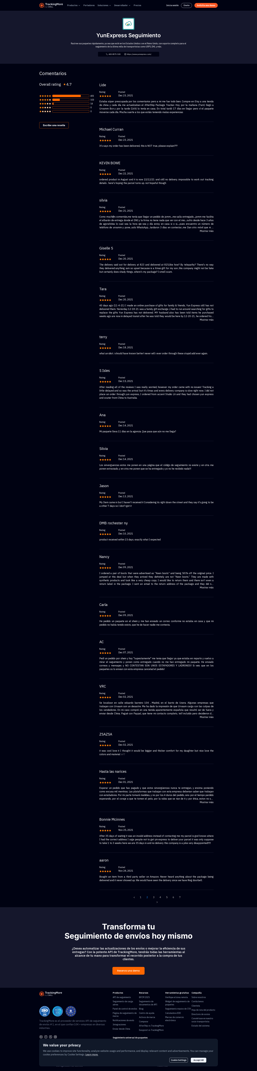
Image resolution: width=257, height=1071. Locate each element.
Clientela (196, 1005)
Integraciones (119, 1024)
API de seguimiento (122, 997)
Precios (137, 5)
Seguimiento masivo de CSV (178, 1008)
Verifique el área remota (176, 997)
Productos (72, 5)
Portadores (89, 5)
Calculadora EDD (173, 1013)
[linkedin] (41, 1036)
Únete (186, 5)
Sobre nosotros (199, 997)
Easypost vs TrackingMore (151, 1030)
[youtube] (55, 1036)
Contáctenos (198, 1001)
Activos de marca (147, 1017)
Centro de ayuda (146, 1013)
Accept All (198, 1060)
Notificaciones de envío (123, 1020)
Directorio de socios (201, 1014)
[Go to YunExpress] (128, 23)
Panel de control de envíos (125, 1008)
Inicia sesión (172, 5)
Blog (141, 1008)
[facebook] (46, 1036)
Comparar (143, 1021)
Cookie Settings (178, 1060)
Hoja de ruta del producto (203, 1010)
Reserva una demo (128, 970)
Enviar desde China (121, 1029)
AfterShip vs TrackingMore (151, 1025)
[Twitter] (50, 1036)
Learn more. (91, 1054)
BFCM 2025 (144, 997)
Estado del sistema (201, 1025)
